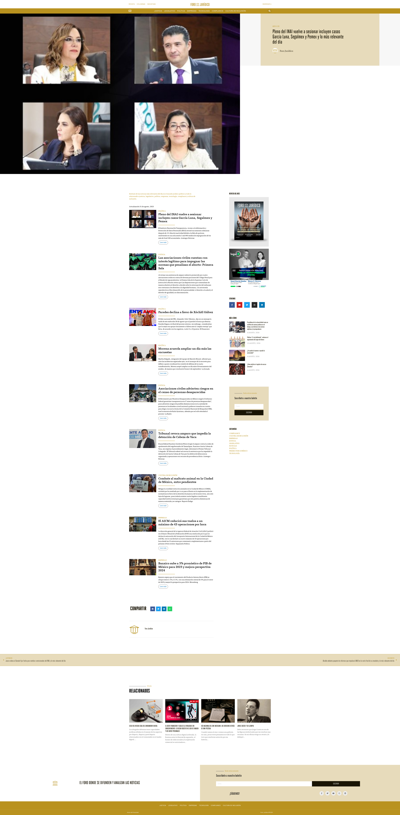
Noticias (233, 446)
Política (181, 11)
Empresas (191, 11)
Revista (132, 4)
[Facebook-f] (232, 305)
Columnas (141, 4)
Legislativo (169, 11)
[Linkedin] (262, 305)
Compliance (217, 11)
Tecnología (204, 11)
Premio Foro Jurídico (238, 451)
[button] (269, 11)
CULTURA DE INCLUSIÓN (167, 475)
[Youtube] (239, 305)
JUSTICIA (161, 254)
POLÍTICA (162, 211)
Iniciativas (151, 4)
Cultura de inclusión (235, 11)
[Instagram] (254, 305)
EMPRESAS (162, 518)
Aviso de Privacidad (133, 812)
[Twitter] (247, 305)
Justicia (158, 11)
